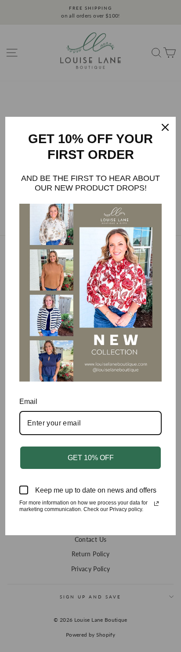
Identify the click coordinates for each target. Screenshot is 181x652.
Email (28, 401)
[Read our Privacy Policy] (156, 503)
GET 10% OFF (91, 457)
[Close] (165, 127)
